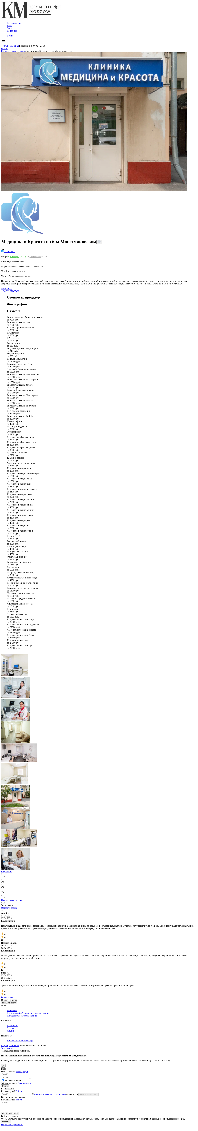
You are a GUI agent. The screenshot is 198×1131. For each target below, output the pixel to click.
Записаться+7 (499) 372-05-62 (10, 289)
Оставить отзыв (9, 908)
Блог (9, 25)
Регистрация (22, 1071)
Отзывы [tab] (13, 311)
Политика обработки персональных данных (29, 1013)
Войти (10, 35)
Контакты (12, 31)
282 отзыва (9, 251)
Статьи (10, 1028)
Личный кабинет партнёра (20, 1040)
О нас (10, 28)
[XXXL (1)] (99, 665)
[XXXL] (99, 859)
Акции (10, 1031)
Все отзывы (7, 997)
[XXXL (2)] (99, 688)
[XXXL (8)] (99, 796)
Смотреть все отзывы (11, 900)
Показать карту (9, 1003)
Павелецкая (14, 256)
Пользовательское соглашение (22, 1015)
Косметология (14, 23)
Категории (12, 1025)
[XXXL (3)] (99, 710)
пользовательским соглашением (50, 1094)
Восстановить (24, 1083)
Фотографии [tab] (17, 304)
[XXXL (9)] (99, 818)
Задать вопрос (8, 1048)
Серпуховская (35, 256)
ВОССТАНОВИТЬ (10, 1113)
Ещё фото (6, 871)
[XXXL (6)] (99, 774)
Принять (6, 1122)
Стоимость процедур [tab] (23, 297)
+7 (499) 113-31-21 (10, 46)
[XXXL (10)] (99, 838)
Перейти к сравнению (12, 1124)
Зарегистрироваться (88, 1094)
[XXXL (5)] (99, 753)
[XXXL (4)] (99, 732)
